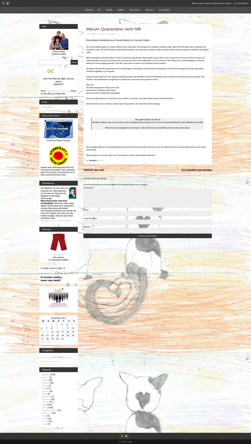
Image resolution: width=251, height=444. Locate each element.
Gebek (44, 394)
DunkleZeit (44, 361)
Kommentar (88, 188)
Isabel (44, 405)
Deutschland (67, 358)
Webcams (149, 10)
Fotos (44, 388)
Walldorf (121, 10)
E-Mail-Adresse (90, 218)
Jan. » (49, 342)
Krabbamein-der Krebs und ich (58, 91)
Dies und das (135, 10)
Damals (45, 380)
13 (42, 332)
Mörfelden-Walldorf (49, 410)
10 (63, 328)
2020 (42, 358)
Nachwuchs (46, 413)
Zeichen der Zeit (93, 170)
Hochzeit (45, 402)
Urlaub (44, 424)
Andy (114, 34)
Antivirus (45, 377)
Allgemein (100, 160)
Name (86, 210)
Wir (99, 10)
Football (109, 10)
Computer (47, 358)
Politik (44, 416)
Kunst (56, 361)
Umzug (45, 421)
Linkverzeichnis (48, 107)
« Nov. (43, 342)
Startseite (89, 10)
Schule (44, 419)
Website (86, 227)
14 (47, 332)
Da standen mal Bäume (197, 170)
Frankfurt (45, 391)
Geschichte (46, 397)
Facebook (45, 383)
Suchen (74, 62)
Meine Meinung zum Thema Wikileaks (56, 221)
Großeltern (46, 399)
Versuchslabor (164, 10)
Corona (57, 357)
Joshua (45, 408)
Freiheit (50, 361)
